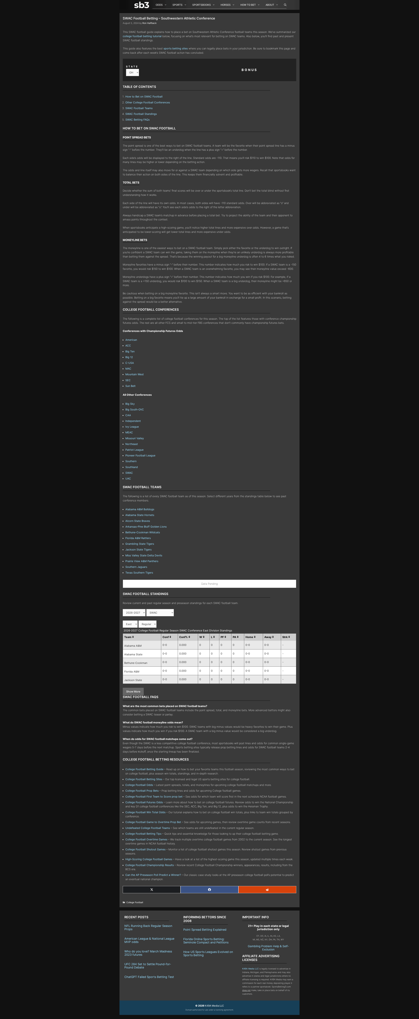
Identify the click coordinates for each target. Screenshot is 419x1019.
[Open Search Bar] (283, 5)
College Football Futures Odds (144, 802)
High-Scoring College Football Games (148, 859)
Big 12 (129, 357)
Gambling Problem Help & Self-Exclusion (268, 948)
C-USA (129, 362)
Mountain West (134, 374)
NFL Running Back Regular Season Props (148, 927)
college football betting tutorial (142, 36)
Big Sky (130, 403)
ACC (128, 345)
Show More (133, 691)
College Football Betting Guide (144, 769)
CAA (128, 415)
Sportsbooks (201, 4)
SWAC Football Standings (141, 113)
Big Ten (130, 351)
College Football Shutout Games (145, 849)
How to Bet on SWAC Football (144, 96)
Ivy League (132, 426)
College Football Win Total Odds (145, 812)
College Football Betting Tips (143, 833)
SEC (128, 380)
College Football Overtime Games (146, 839)
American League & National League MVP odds (149, 940)
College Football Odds (139, 785)
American (131, 339)
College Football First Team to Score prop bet (153, 796)
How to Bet (248, 4)
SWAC (129, 472)
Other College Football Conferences (147, 102)
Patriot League (134, 449)
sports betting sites (176, 48)
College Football (134, 902)
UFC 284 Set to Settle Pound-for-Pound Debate (147, 965)
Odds (159, 4)
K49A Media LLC (250, 968)
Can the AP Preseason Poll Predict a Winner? (153, 875)
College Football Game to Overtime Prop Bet (153, 822)
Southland (131, 467)
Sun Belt (130, 386)
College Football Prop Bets (142, 790)
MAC (128, 368)
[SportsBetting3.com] (142, 5)
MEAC (129, 432)
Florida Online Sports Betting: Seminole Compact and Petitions (205, 940)
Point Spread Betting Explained (204, 929)
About (270, 4)
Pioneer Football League (140, 455)
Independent (133, 421)
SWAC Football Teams (139, 108)
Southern (131, 461)
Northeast (131, 444)
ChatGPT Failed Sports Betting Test (149, 977)
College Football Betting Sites (143, 779)
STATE (132, 66)
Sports (177, 4)
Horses (226, 4)
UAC (128, 478)
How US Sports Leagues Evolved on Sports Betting (208, 953)
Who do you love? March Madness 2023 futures (148, 953)
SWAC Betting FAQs (137, 119)
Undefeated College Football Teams (147, 828)
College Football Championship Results (149, 865)
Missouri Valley (134, 438)
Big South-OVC (134, 409)
